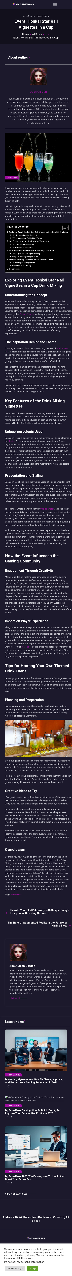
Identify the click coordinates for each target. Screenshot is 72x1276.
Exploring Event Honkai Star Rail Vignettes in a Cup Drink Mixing (38, 232)
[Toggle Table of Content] (64, 228)
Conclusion (14, 269)
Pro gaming (14, 1075)
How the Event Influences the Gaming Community (32, 250)
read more (15, 998)
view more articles (16, 1194)
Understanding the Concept (25, 235)
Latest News (43, 16)
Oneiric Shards (27, 314)
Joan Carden (29, 16)
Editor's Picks (16, 895)
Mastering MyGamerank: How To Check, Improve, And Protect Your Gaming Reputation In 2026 (34, 1081)
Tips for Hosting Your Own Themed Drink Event (31, 260)
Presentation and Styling (23, 247)
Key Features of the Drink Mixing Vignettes (29, 241)
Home (25, 34)
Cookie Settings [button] (15, 1268)
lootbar (12, 441)
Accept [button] (33, 1268)
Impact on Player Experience (25, 257)
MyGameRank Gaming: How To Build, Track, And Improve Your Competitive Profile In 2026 (33, 1112)
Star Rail (25, 647)
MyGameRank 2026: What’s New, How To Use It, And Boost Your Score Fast (34, 1178)
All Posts (37, 34)
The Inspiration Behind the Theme (27, 238)
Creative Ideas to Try (22, 266)
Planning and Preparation (24, 263)
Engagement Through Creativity (26, 254)
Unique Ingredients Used (23, 244)
